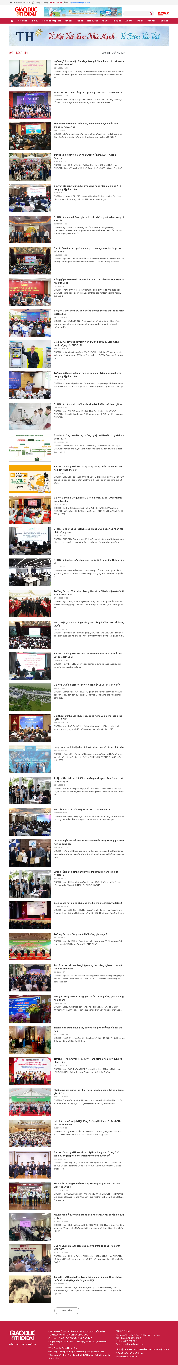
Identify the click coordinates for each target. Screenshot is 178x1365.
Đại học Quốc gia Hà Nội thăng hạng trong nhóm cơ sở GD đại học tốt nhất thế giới (88, 468)
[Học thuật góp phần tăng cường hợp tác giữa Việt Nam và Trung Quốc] (30, 635)
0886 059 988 (130, 1356)
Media (140, 21)
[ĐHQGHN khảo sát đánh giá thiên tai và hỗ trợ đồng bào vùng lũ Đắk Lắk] (30, 229)
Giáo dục (22, 21)
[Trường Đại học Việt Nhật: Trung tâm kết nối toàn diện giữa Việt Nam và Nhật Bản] (30, 603)
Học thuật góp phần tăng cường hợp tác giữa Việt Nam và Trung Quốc (89, 624)
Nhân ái (105, 21)
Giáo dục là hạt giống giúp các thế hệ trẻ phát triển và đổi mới (88, 903)
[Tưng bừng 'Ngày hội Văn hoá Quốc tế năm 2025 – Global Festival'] (30, 167)
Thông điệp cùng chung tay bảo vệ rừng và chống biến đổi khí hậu (88, 1029)
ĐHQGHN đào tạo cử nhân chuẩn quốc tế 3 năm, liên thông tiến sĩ (89, 562)
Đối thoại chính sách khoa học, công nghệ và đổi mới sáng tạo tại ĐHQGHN (88, 718)
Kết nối (68, 21)
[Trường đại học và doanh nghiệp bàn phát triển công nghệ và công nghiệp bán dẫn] (30, 385)
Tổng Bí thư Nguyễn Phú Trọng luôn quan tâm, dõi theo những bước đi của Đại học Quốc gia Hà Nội (88, 1279)
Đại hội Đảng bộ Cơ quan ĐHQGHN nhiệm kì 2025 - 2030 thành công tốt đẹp (88, 499)
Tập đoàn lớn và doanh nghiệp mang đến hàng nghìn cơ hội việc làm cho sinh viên (88, 967)
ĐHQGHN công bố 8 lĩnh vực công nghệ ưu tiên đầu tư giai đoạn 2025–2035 (89, 437)
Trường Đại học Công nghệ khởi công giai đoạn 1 (80, 934)
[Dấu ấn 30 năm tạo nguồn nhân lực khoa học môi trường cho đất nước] (30, 260)
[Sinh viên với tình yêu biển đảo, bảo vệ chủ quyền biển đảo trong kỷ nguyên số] (30, 136)
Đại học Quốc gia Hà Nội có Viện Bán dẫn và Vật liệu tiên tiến (87, 684)
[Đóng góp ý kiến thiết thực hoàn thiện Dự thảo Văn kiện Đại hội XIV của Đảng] (30, 292)
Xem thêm (67, 1310)
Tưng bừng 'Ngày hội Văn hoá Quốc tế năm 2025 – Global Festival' (85, 157)
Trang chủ (12, 20)
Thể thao (163, 21)
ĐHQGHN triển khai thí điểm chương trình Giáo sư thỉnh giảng (88, 404)
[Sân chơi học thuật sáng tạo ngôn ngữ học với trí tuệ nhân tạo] (30, 105)
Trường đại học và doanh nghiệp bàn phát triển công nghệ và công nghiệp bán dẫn (87, 375)
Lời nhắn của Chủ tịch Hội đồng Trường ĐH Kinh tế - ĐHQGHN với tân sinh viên (87, 1123)
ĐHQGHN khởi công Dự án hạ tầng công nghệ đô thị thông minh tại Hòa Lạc (89, 312)
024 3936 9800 (133, 1338)
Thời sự (34, 21)
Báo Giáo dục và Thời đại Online (26, 12)
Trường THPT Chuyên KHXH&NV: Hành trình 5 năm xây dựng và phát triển (88, 1061)
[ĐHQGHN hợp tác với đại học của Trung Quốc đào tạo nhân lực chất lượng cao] (30, 541)
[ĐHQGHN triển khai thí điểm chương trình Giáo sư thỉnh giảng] (30, 416)
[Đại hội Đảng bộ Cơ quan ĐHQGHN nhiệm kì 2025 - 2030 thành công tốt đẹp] (30, 510)
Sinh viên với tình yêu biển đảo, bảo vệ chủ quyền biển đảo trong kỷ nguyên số (86, 125)
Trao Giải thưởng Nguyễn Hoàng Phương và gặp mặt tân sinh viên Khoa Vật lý (87, 1185)
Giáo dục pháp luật (51, 21)
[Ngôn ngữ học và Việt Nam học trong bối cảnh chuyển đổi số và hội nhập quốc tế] (30, 73)
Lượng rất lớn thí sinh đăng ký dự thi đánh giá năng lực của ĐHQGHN (86, 874)
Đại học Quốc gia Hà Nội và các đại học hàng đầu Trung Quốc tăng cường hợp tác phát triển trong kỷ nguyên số (87, 1154)
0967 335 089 (130, 1341)
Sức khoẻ (129, 21)
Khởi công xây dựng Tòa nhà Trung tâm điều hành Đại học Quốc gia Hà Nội (89, 1092)
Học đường (92, 21)
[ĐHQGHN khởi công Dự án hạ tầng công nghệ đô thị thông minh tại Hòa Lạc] (30, 323)
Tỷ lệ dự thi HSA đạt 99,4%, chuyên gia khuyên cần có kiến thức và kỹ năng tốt (89, 780)
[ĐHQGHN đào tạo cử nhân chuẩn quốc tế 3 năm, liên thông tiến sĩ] (30, 572)
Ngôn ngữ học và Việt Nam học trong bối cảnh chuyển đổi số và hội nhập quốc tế (89, 63)
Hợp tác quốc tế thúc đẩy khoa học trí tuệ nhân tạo (82, 809)
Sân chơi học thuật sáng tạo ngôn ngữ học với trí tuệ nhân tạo (88, 92)
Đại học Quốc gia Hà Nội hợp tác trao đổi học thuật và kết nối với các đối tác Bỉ (88, 655)
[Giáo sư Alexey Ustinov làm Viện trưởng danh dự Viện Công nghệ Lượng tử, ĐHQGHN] (30, 354)
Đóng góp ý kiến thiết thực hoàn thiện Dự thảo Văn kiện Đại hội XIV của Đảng (89, 281)
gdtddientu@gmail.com (80, 3)
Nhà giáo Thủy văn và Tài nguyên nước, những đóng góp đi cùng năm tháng (89, 998)
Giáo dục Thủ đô (163, 14)
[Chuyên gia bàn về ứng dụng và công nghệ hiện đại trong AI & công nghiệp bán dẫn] (30, 198)
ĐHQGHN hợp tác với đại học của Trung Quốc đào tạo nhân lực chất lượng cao (88, 531)
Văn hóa (151, 21)
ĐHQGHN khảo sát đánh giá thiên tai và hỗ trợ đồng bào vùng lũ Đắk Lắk (89, 219)
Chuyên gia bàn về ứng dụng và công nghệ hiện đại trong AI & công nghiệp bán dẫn (87, 188)
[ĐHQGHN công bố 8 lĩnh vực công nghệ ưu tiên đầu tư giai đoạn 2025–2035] (30, 448)
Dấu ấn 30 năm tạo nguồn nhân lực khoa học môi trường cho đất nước (87, 250)
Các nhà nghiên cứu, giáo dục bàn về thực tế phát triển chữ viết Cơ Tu (87, 1248)
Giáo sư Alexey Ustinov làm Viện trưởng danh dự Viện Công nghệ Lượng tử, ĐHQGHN (86, 344)
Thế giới (117, 21)
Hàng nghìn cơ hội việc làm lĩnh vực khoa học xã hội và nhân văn (89, 747)
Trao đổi (80, 21)
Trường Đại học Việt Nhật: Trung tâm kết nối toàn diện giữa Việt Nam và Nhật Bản (89, 593)
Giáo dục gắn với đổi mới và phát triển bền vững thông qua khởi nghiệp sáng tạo (89, 842)
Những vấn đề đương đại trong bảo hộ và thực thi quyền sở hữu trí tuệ (89, 1216)
